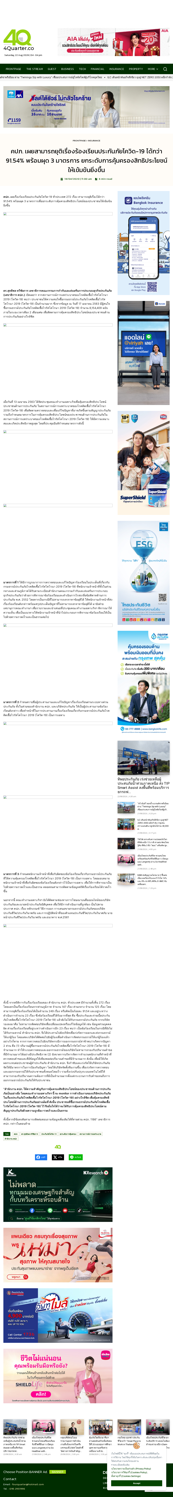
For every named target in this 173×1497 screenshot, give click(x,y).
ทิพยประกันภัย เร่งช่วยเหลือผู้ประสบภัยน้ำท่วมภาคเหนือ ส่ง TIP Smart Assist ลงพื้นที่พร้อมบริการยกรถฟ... (144, 785)
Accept (136, 1483)
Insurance (94, 140)
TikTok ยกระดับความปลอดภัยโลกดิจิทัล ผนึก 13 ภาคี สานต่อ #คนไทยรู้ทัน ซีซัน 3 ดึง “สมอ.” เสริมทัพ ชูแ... (153, 842)
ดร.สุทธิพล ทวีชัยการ (29, 1134)
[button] (165, 69)
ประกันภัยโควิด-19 (48, 1134)
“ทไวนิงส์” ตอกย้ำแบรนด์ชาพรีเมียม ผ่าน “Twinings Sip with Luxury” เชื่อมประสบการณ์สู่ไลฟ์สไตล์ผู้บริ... (153, 806)
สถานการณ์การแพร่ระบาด (90, 1134)
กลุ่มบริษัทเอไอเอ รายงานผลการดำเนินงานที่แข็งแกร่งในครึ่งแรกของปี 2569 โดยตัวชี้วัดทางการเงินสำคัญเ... (71, 1444)
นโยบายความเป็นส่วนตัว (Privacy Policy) (131, 1468)
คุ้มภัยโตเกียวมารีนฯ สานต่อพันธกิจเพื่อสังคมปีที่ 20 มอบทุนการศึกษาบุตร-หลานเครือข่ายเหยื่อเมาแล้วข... (100, 1444)
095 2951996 (17, 1489)
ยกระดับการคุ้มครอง (68, 1134)
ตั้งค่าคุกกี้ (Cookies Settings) (126, 1476)
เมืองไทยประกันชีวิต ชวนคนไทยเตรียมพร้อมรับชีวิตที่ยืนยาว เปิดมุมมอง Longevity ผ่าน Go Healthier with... (43, 1444)
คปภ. (16, 1134)
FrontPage (79, 140)
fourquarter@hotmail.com (28, 1484)
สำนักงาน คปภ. (11, 1138)
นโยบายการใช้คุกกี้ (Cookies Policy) (129, 1472)
